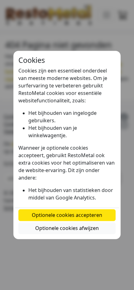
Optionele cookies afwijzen (67, 228)
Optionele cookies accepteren (67, 215)
